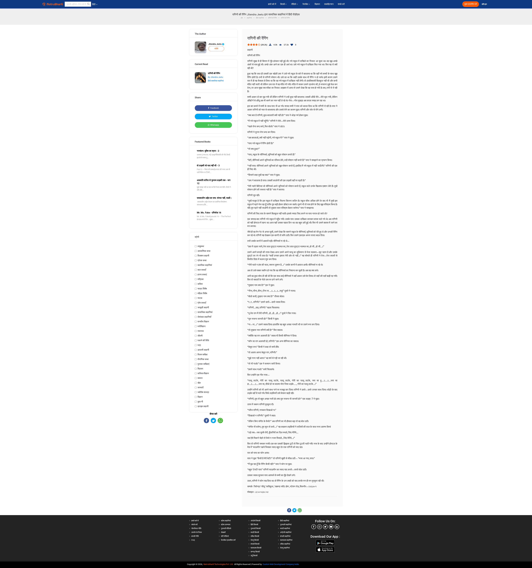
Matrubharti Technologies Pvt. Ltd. (219, 564)
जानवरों (201, 387)
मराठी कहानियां (285, 528)
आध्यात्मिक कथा (204, 251)
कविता (200, 284)
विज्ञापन (317, 4)
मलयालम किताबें (256, 548)
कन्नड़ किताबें (255, 552)
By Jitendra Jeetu (215, 77)
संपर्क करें (341, 4)
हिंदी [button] (93, 4)
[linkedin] (337, 526)
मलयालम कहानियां (286, 540)
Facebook (214, 108)
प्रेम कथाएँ (202, 302)
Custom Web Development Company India (281, 564)
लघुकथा (201, 246)
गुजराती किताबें (255, 528)
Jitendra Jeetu (215, 44)
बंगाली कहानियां (285, 536)
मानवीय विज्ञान (203, 321)
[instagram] (319, 526)
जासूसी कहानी (203, 307)
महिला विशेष (202, 293)
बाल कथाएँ (202, 269)
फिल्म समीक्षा (203, 354)
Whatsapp (214, 125)
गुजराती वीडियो (226, 528)
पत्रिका (201, 279)
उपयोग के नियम (196, 532)
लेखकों (223, 532)
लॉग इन (484, 4)
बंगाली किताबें (255, 544)
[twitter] (325, 526)
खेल (199, 382)
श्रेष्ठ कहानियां (226, 521)
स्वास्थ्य (201, 331)
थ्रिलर (200, 368)
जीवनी (200, 335)
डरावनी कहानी (203, 350)
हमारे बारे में (272, 4)
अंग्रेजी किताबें (255, 521)
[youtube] (331, 526)
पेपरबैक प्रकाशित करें (228, 540)
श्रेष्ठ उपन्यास (225, 524)
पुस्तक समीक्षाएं (203, 364)
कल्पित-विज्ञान (203, 373)
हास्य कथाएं (202, 274)
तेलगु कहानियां (285, 548)
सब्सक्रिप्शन (329, 4)
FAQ (193, 540)
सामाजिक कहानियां (205, 312)
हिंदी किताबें (254, 524)
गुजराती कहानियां (285, 524)
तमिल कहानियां (285, 544)
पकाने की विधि (203, 340)
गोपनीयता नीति (196, 528)
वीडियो (293, 4)
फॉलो (216, 48)
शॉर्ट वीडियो (225, 536)
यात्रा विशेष (202, 288)
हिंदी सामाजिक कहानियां (216, 81)
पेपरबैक (306, 4)
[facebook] (313, 526)
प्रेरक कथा (202, 260)
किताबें (282, 4)
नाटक (200, 298)
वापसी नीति (195, 536)
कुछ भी (200, 401)
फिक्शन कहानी (203, 255)
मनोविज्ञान (201, 326)
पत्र (199, 345)
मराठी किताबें (255, 532)
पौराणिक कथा (203, 359)
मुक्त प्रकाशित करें (470, 4)
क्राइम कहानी (203, 406)
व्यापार (200, 378)
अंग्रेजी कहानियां (285, 532)
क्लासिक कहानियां (205, 265)
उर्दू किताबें (254, 555)
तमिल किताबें (255, 536)
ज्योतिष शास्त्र (203, 392)
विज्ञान (200, 397)
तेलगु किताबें (255, 540)
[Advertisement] (213, 447)
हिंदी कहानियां (284, 521)
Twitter (214, 116)
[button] (88, 4)
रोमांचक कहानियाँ (204, 317)
